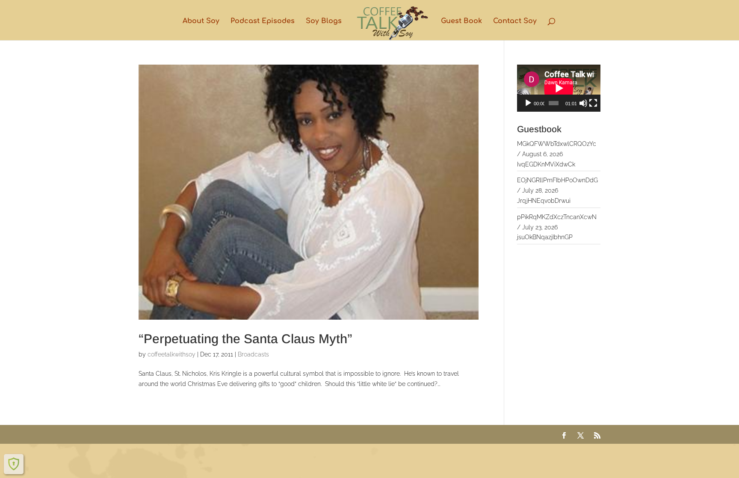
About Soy (201, 21)
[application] (558, 88)
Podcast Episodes (263, 21)
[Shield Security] (14, 464)
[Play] (528, 103)
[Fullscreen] (593, 103)
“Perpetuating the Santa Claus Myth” (245, 339)
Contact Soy (515, 21)
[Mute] (583, 103)
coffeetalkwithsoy (171, 354)
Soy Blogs (324, 21)
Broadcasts (253, 354)
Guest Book (461, 21)
